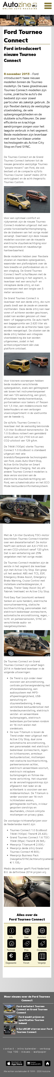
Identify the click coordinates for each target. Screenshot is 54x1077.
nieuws (25, 1051)
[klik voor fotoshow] (27, 212)
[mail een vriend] (27, 934)
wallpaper (40, 1051)
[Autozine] (27, 5)
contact (8, 1048)
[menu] (48, 6)
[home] (46, 1065)
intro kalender (27, 1048)
